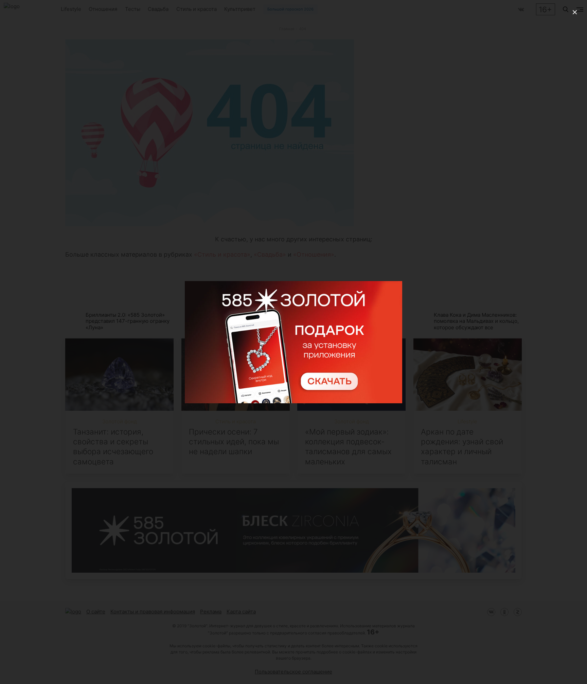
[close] (574, 12)
